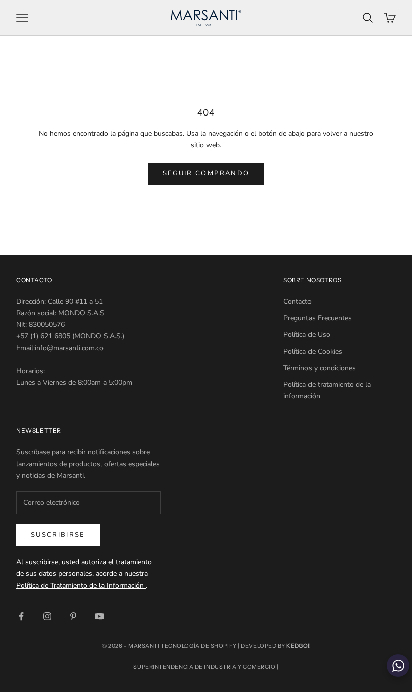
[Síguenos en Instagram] (47, 616)
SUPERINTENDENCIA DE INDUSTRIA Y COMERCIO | (205, 666)
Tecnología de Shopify (199, 645)
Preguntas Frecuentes (317, 318)
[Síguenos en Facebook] (21, 616)
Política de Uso (306, 334)
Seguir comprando (206, 173)
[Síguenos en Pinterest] (73, 616)
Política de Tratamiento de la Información (81, 585)
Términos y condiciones (319, 368)
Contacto (297, 301)
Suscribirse (58, 534)
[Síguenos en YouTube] (99, 616)
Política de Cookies (312, 351)
